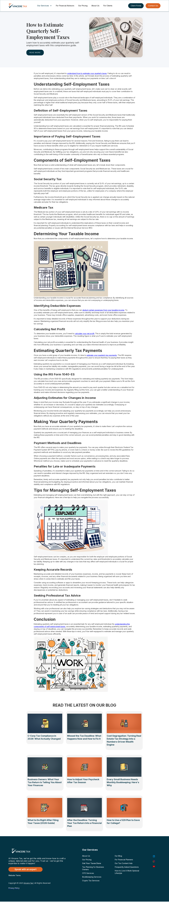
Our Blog (118, 856)
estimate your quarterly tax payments (102, 355)
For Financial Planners (124, 859)
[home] (20, 5)
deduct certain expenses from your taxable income (103, 310)
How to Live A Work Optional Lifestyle (127, 872)
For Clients (107, 5)
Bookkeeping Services (91, 877)
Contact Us (153, 5)
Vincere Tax (28, 883)
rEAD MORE (35, 52)
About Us (95, 5)
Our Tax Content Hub (124, 863)
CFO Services (88, 873)
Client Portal (136, 5)
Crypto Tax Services (90, 880)
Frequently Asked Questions (127, 867)
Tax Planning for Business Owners (93, 868)
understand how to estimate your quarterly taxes (87, 73)
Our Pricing (82, 5)
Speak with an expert (25, 869)
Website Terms (14, 875)
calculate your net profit (84, 333)
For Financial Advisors (65, 5)
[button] (45, 5)
